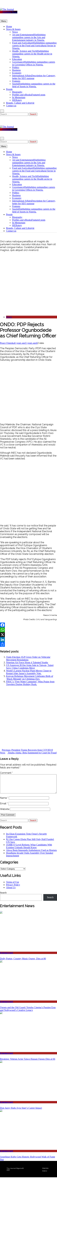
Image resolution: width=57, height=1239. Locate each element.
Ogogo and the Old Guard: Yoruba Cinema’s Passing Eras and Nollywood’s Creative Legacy (28, 1008)
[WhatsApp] (28, 629)
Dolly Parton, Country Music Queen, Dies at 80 (23, 958)
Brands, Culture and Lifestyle (20, 103)
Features (16, 81)
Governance (33, 63)
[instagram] (3, 6)
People (9, 89)
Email (4, 803)
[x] (4, 6)
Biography (17, 92)
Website (4, 809)
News (15, 32)
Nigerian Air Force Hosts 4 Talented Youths (27, 662)
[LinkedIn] (28, 639)
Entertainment (6, 953)
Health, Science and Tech (32, 54)
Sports (33, 85)
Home (9, 26)
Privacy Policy (13, 884)
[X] (28, 634)
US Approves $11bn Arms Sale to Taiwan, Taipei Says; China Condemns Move (30, 666)
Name (4, 797)
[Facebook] (28, 625)
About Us (11, 887)
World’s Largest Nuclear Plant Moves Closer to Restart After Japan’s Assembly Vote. (28, 672)
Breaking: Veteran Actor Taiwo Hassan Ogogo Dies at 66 (27, 1059)
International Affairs (34, 77)
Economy (16, 73)
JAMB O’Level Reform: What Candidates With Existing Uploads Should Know (29, 846)
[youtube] (8, 6)
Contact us (11, 105)
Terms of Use (12, 882)
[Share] (28, 644)
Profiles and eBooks (28, 94)
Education (17, 59)
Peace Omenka (7, 343)
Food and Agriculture (34, 46)
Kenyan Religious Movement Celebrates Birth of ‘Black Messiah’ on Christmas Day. (29, 677)
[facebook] (1, 6)
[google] (6, 6)
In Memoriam (18, 97)
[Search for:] (14, 114)
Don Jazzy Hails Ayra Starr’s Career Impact (21, 1108)
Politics (15, 67)
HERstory (17, 100)
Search (3, 892)
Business (16, 70)
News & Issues (13, 29)
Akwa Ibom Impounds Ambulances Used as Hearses (31, 850)
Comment (6, 772)
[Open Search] (2, 111)
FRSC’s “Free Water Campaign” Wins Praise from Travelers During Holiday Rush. (30, 683)
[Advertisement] (28, 283)
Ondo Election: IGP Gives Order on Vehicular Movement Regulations (28, 658)
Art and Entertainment (29, 37)
